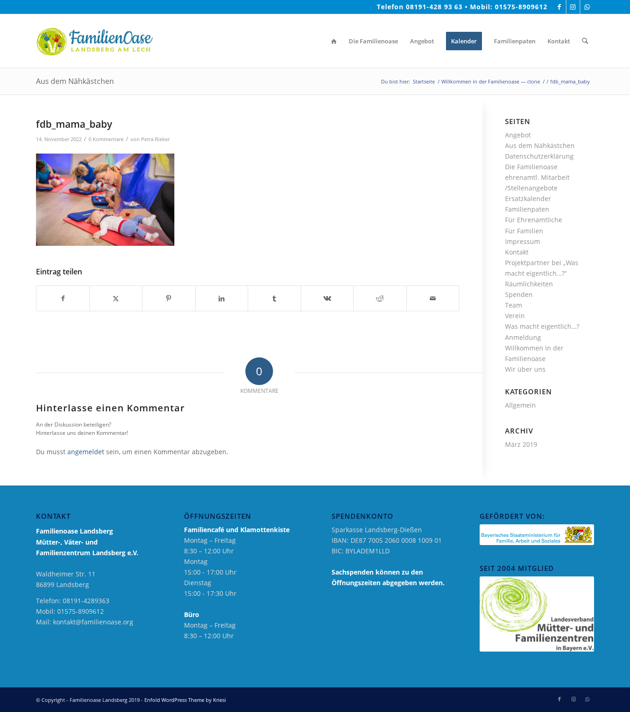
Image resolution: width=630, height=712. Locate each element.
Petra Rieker (155, 139)
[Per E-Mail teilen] (433, 298)
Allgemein (520, 405)
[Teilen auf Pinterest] (169, 298)
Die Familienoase (531, 166)
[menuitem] (334, 41)
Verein (515, 315)
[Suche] (585, 41)
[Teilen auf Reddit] (380, 298)
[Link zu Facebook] (559, 7)
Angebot (518, 135)
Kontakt (517, 252)
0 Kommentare (106, 139)
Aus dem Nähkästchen (75, 81)
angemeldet (85, 451)
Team (513, 305)
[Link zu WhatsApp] (587, 7)
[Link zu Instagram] (573, 7)
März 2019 (521, 444)
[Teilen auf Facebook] (62, 298)
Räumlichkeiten (529, 283)
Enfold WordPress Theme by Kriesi (185, 699)
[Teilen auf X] (116, 298)
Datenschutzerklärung (539, 156)
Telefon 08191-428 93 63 (420, 6)
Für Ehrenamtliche (533, 219)
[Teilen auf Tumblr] (274, 298)
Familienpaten (527, 209)
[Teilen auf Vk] (327, 298)
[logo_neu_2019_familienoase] (94, 41)
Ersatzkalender (528, 198)
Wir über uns (525, 369)
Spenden (519, 294)
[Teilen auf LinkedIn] (222, 298)
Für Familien (524, 230)
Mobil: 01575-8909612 (508, 6)
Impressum (522, 241)
